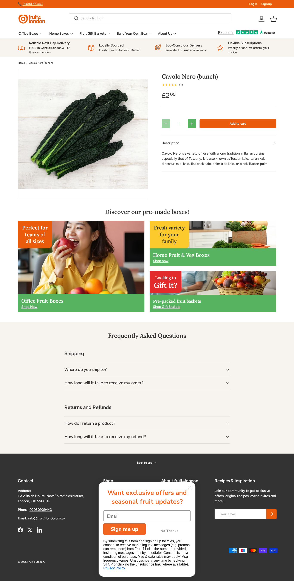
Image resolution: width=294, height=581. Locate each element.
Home (21, 63)
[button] (273, 19)
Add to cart (238, 123)
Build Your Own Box (132, 33)
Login (253, 4)
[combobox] (150, 18)
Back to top (145, 463)
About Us (165, 33)
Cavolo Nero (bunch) (41, 63)
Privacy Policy (114, 568)
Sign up (266, 4)
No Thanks (169, 530)
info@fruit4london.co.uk (46, 518)
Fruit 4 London (35, 561)
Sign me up (124, 529)
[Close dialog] (190, 487)
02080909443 (33, 4)
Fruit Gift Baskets (93, 33)
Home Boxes (58, 33)
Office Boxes (28, 33)
